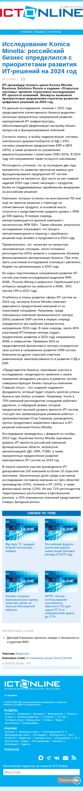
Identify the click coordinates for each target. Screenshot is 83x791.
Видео (59, 720)
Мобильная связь (29, 732)
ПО (76, 738)
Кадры (25, 741)
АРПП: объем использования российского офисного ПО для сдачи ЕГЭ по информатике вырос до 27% (60, 606)
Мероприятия (55, 714)
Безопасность (57, 735)
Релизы (48, 720)
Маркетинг (22, 653)
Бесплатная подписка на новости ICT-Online (35, 765)
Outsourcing (11, 741)
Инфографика (30, 723)
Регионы (55, 32)
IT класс (9, 717)
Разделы (40, 32)
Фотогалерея (12, 723)
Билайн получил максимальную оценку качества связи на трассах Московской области (22, 602)
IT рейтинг (48, 717)
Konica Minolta (63, 658)
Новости (9, 714)
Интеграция (39, 735)
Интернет (10, 732)
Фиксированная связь (17, 735)
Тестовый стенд (14, 720)
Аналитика (23, 714)
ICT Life (61, 717)
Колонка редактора (28, 717)
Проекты (71, 714)
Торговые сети (42, 738)
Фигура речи (33, 720)
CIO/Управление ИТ (53, 732)
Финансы (58, 741)
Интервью (38, 714)
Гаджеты (25, 744)
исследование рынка (39, 658)
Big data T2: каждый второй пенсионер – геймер (20, 547)
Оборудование (62, 738)
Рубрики (26, 32)
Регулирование (40, 741)
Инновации (11, 744)
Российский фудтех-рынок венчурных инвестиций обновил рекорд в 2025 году (60, 549)
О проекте (11, 695)
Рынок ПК (10, 738)
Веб (71, 735)
